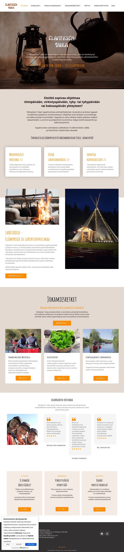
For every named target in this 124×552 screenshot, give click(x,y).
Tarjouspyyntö (101, 6)
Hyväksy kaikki (31, 544)
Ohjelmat (35, 6)
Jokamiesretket (72, 6)
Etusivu (24, 6)
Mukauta (8, 544)
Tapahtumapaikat (52, 6)
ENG (113, 6)
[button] (45, 436)
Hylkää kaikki (19, 544)
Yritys (87, 6)
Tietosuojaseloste (62, 547)
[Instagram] (107, 534)
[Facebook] (102, 534)
